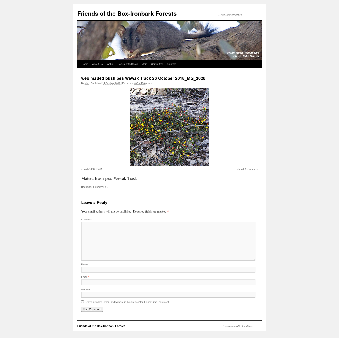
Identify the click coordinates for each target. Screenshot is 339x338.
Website (85, 289)
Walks (110, 64)
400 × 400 (139, 83)
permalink (102, 186)
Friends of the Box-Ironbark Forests (127, 13)
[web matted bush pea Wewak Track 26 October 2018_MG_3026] (169, 127)
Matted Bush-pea (246, 169)
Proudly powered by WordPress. (237, 325)
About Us (97, 64)
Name (85, 264)
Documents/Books (128, 64)
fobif (87, 83)
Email (85, 276)
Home (85, 64)
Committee (157, 64)
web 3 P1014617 (93, 169)
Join (144, 64)
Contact (171, 64)
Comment (87, 219)
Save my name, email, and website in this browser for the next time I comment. (128, 301)
